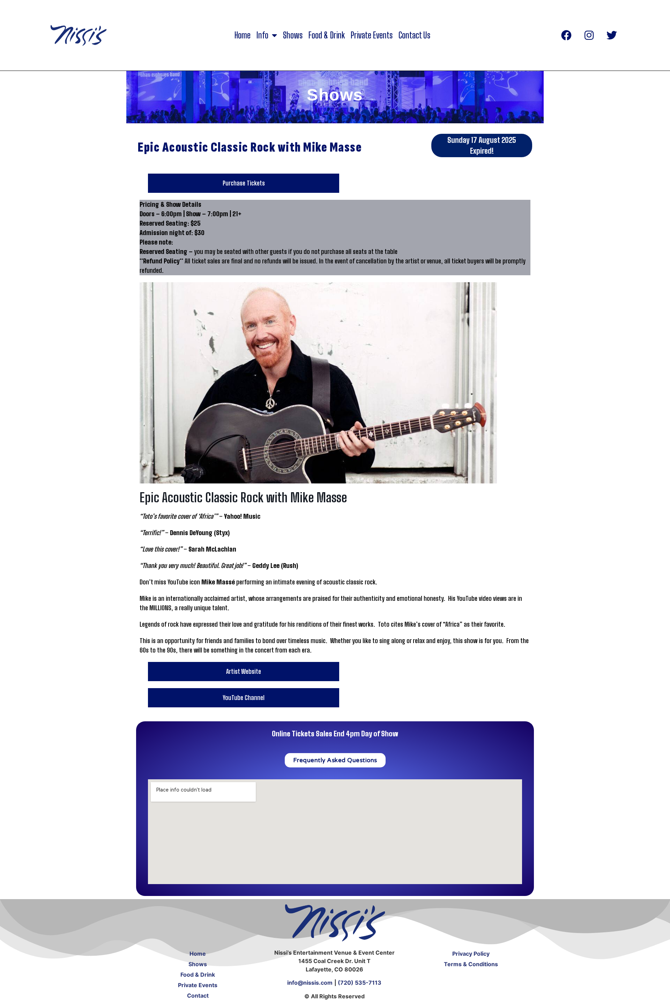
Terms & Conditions (471, 964)
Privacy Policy (471, 953)
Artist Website (243, 671)
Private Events (372, 35)
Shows (293, 35)
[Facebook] (566, 35)
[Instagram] (589, 35)
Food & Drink (326, 35)
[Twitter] (611, 35)
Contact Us (414, 35)
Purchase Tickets (244, 183)
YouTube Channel (244, 697)
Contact (198, 995)
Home (242, 35)
